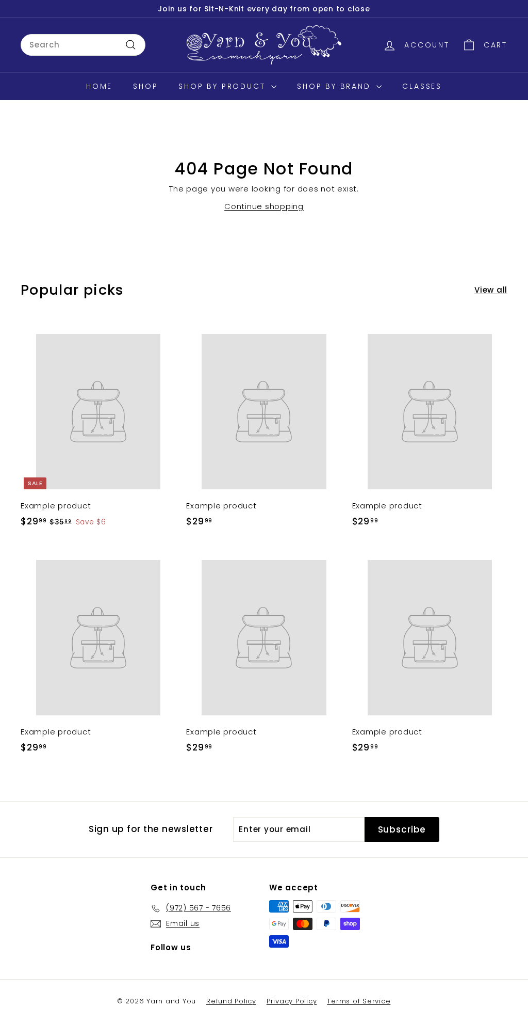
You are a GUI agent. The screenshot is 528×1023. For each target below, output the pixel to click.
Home (99, 86)
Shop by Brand (335, 86)
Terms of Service (358, 1001)
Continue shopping (264, 206)
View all (490, 289)
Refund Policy (231, 1001)
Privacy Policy (292, 1001)
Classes (422, 86)
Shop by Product (223, 86)
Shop (145, 86)
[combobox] (83, 45)
